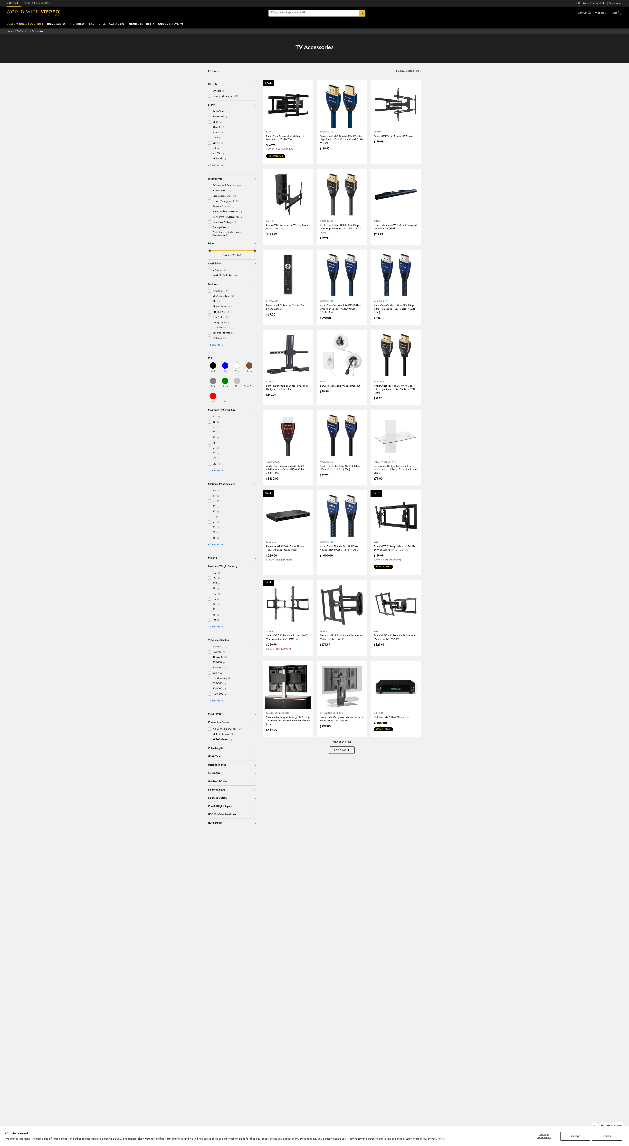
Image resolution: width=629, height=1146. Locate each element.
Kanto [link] (218, 132)
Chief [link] (217, 122)
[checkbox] (209, 90)
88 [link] (216, 588)
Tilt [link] (216, 301)
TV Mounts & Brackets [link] (227, 185)
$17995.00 (236, 255)
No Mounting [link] (221, 678)
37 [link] (216, 496)
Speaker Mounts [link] (223, 333)
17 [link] (215, 517)
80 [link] (216, 453)
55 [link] (216, 448)
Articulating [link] (221, 312)
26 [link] (216, 527)
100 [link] (216, 458)
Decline (607, 1136)
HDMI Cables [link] (222, 191)
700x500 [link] (219, 683)
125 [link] (216, 578)
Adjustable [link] (220, 291)
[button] (616, 13)
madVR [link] (218, 153)
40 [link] (216, 491)
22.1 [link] (216, 604)
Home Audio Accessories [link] (227, 212)
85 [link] (216, 438)
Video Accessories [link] (224, 196)
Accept (575, 1136)
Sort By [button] (400, 71)
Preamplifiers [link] (221, 227)
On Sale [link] (219, 91)
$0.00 (226, 255)
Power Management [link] (225, 201)
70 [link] (216, 432)
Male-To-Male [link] (222, 739)
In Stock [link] (219, 270)
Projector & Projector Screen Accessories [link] (227, 233)
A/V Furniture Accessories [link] (228, 217)
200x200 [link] (219, 668)
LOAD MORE (342, 750)
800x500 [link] (219, 689)
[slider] (209, 250)
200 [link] (216, 583)
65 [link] (216, 422)
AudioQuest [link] (221, 111)
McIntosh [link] (219, 159)
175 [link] (216, 599)
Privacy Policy (436, 1138)
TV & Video (20, 31)
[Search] (362, 13)
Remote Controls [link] (223, 206)
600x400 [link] (220, 647)
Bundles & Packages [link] (224, 222)
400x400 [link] (220, 657)
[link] (213, 367)
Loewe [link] (218, 143)
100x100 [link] (219, 652)
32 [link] (216, 512)
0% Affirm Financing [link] (225, 96)
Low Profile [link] (221, 317)
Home (9, 31)
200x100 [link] (219, 662)
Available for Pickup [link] (225, 275)
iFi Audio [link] (218, 127)
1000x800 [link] (220, 694)
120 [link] (216, 464)
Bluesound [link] (220, 117)
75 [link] (216, 443)
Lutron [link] (218, 148)
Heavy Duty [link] (221, 322)
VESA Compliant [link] (223, 296)
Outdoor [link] (219, 338)
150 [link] (216, 573)
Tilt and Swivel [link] (222, 307)
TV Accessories (36, 31)
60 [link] (216, 427)
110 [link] (216, 620)
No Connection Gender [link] (227, 729)
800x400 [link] (219, 673)
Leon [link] (217, 138)
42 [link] (216, 506)
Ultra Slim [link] (219, 327)
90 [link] (216, 417)
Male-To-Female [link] (223, 734)
